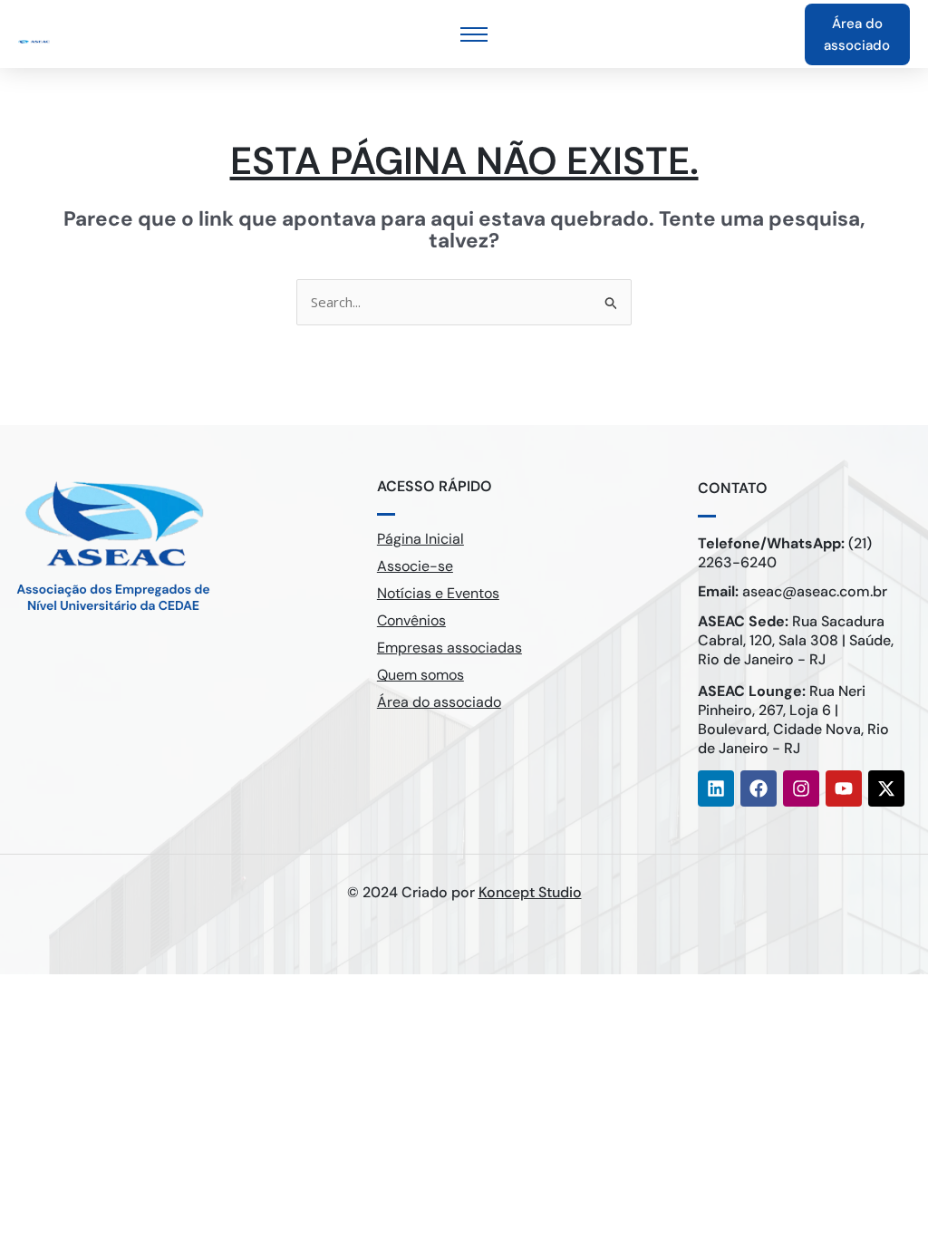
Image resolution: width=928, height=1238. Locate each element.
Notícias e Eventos (438, 593)
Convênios (411, 620)
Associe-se (415, 565)
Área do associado (439, 701)
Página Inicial (420, 538)
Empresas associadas (449, 647)
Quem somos (420, 674)
